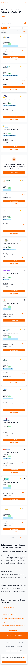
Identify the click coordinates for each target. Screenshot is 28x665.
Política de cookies (20, 642)
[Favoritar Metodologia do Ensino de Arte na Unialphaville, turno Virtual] (24, 37)
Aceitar (14, 662)
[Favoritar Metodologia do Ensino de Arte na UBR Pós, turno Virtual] (24, 479)
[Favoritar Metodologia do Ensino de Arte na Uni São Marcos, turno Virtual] (24, 211)
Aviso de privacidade (8, 642)
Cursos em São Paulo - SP (7, 7)
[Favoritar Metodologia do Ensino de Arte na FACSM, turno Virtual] (24, 181)
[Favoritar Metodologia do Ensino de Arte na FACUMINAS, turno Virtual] (24, 126)
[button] (14, 23)
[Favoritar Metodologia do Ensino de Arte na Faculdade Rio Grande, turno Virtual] (24, 300)
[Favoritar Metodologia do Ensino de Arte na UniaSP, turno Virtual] (24, 67)
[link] (6, 37)
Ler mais (3, 16)
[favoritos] (21, 2)
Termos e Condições (10, 646)
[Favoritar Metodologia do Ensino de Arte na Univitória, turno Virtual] (24, 389)
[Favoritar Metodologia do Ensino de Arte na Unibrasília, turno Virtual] (24, 360)
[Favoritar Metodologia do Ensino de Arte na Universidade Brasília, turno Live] (24, 240)
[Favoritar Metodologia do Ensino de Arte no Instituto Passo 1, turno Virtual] (24, 96)
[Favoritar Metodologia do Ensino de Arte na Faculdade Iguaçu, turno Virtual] (24, 509)
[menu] (25, 2)
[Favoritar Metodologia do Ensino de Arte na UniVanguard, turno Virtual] (24, 419)
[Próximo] (20, 537)
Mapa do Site (19, 646)
